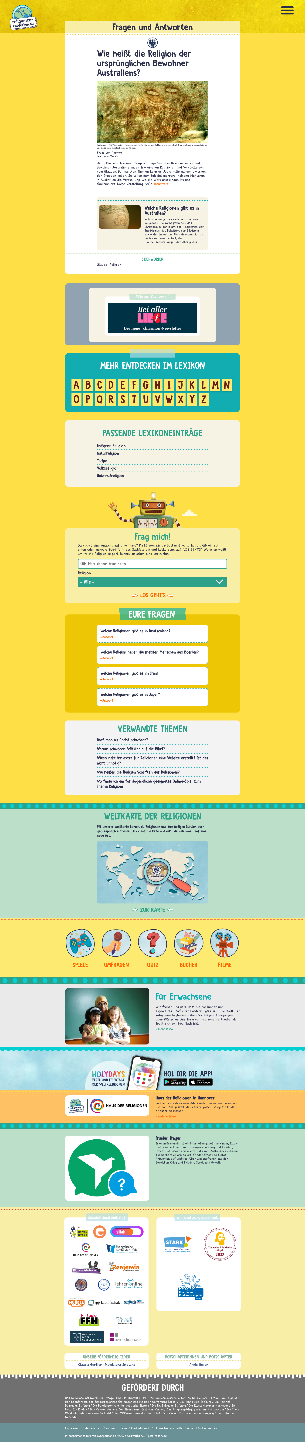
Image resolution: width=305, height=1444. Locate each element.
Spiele (80, 964)
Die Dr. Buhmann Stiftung (169, 1405)
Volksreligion (108, 468)
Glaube (102, 264)
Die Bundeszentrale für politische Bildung (121, 1405)
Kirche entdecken (171, 1138)
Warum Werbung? (152, 296)
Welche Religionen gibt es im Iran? (129, 673)
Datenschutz (91, 1428)
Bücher (189, 964)
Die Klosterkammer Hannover (208, 1405)
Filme (225, 964)
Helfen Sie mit (185, 1428)
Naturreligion (108, 453)
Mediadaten (139, 1428)
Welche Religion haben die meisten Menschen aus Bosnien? (149, 652)
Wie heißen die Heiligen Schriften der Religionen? (138, 772)
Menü (287, 10)
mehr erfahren (167, 1116)
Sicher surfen (207, 1428)
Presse (123, 1428)
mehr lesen (165, 1029)
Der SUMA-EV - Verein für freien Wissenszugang (180, 1413)
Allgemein (152, 43)
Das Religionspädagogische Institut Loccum (195, 1409)
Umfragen (116, 964)
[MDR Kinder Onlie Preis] (190, 1287)
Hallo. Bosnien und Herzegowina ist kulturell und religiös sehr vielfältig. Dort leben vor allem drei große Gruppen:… (106, 658)
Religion (115, 264)
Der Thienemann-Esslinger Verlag (141, 1409)
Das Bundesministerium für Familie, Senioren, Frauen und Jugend (193, 1398)
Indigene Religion (111, 445)
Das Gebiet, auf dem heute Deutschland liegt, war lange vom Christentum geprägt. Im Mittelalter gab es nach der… (106, 636)
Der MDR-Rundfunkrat (128, 1413)
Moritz (114, 156)
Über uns (109, 1428)
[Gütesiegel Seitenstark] (177, 1244)
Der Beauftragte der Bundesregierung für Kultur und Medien (107, 1401)
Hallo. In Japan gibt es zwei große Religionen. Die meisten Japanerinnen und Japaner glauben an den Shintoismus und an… (106, 700)
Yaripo (102, 460)
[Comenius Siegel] (220, 1244)
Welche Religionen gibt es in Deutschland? (135, 630)
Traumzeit (160, 184)
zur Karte (152, 910)
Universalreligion (110, 475)
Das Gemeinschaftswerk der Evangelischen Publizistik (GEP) (105, 1398)
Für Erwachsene (161, 1428)
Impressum (72, 1428)
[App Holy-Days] (152, 1070)
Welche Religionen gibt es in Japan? (130, 694)
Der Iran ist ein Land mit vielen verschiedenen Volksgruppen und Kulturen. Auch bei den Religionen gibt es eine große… (106, 679)
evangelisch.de (106, 1435)
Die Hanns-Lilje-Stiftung (195, 1401)
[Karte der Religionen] (152, 872)
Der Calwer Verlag (102, 1409)
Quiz (152, 964)
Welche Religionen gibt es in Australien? (172, 210)
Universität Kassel (164, 1401)
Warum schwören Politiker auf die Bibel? (131, 748)
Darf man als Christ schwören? (122, 739)
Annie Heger (198, 1364)
